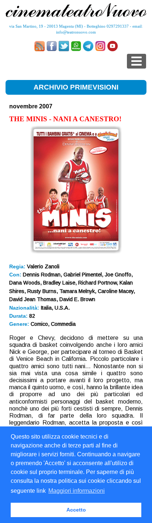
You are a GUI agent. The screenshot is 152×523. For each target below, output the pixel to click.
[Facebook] (51, 46)
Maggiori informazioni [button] (76, 491)
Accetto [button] (76, 510)
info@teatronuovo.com (76, 32)
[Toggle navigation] (136, 61)
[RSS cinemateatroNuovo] (39, 46)
